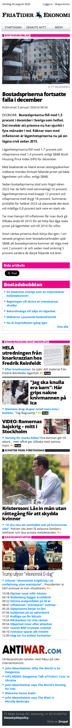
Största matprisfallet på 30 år (30, 601)
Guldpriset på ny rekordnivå (29, 612)
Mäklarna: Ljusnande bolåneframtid (31, 317)
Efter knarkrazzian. (18, 369)
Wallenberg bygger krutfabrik (30, 597)
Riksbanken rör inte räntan (29, 620)
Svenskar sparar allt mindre (29, 632)
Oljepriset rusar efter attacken (31, 624)
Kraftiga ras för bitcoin (25, 616)
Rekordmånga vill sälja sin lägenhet (31, 311)
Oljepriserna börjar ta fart (28, 609)
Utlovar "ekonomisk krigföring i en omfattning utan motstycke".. (27, 582)
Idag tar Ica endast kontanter (30, 635)
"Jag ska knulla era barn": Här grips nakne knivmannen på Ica (48, 392)
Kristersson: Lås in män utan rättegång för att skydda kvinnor (34, 513)
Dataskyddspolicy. (16, 718)
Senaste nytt (36, 27)
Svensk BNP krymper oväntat (30, 628)
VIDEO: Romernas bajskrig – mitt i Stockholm (22, 426)
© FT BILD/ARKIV (59, 87)
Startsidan (13, 27)
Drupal (63, 721)
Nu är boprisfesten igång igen (27, 323)
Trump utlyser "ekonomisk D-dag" (28, 573)
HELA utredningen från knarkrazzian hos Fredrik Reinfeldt (21, 355)
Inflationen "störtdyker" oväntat (33, 605)
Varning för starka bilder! (22, 438)
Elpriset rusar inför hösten (28, 593)
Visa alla (62, 327)
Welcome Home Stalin (20, 693)
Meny (59, 27)
